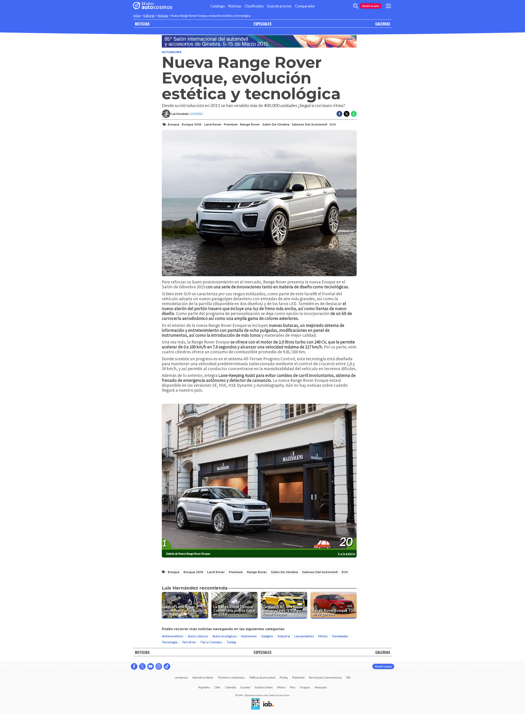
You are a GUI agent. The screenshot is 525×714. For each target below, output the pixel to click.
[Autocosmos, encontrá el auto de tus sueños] (152, 6)
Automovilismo (172, 636)
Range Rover (250, 124)
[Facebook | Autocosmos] (134, 666)
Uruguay (305, 687)
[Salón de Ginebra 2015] (259, 41)
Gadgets (267, 636)
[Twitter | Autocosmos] (142, 666)
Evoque (173, 124)
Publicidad (298, 677)
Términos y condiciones (231, 677)
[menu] (388, 5)
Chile (217, 687)
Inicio (136, 15)
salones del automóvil (309, 124)
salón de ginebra (275, 124)
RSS (348, 677)
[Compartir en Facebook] (339, 114)
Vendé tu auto (370, 6)
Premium (231, 124)
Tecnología (169, 642)
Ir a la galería (346, 553)
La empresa (181, 677)
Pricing (284, 677)
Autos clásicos (198, 636)
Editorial (149, 15)
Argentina (204, 687)
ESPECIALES (262, 23)
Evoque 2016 (191, 124)
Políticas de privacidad (262, 677)
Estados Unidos (264, 687)
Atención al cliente (202, 677)
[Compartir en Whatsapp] (354, 114)
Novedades (340, 636)
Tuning (231, 642)
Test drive (189, 642)
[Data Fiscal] (255, 704)
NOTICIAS (142, 23)
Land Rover (212, 124)
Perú (292, 687)
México (281, 687)
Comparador (305, 6)
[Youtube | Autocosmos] (150, 666)
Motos (323, 636)
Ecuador (245, 687)
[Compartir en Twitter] (346, 114)
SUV (333, 124)
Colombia (230, 687)
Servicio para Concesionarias (325, 677)
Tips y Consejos (211, 642)
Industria (283, 636)
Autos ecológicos (224, 636)
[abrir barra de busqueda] (355, 5)
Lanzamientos (304, 636)
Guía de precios (279, 6)
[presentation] (259, 477)
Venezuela (321, 687)
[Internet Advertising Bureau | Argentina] (268, 704)
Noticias (234, 6)
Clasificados (254, 6)
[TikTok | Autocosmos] (167, 666)
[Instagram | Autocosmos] (158, 666)
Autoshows (171, 52)
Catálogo (217, 6)
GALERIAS (382, 23)
